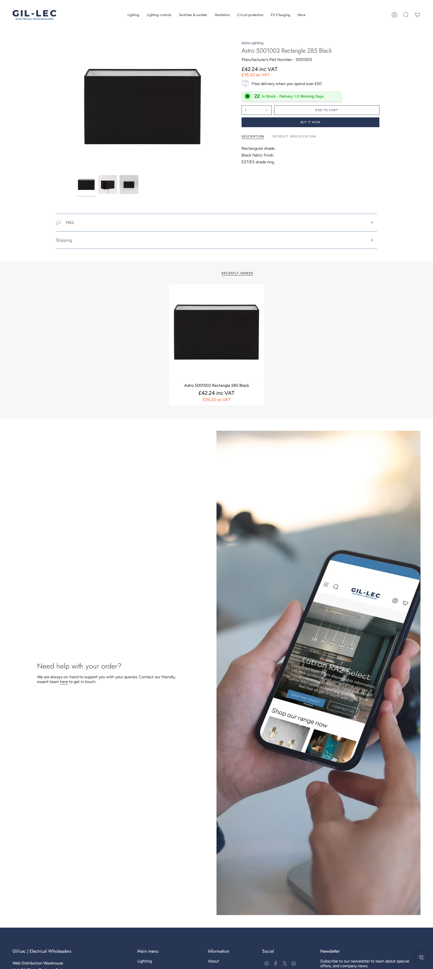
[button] (133, 15)
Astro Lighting (252, 43)
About (213, 961)
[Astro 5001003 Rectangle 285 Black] (216, 332)
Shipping (64, 240)
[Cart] (417, 15)
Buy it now (310, 122)
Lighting (144, 961)
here (64, 681)
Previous (77, 107)
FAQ (69, 222)
